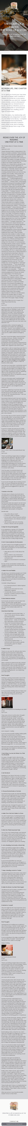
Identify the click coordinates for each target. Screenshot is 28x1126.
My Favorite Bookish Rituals (8, 957)
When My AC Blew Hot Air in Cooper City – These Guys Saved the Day (12, 301)
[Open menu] (14, 14)
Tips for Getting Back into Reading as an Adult (13, 709)
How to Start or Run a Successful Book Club (13, 450)
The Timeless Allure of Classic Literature (12, 146)
